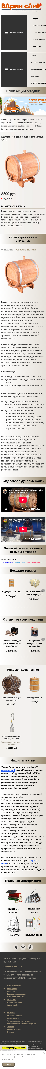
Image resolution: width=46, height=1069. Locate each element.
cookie (22, 1057)
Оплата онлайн (12, 1005)
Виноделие (11, 991)
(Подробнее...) (15, 225)
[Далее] (43, 590)
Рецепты (14, 934)
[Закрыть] (44, 1053)
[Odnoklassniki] (30, 947)
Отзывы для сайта (21, 562)
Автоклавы (11, 999)
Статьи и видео (39, 39)
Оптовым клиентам (14, 1015)
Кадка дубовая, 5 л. (34, 698)
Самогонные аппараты (16, 997)
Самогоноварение (14, 986)
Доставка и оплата (14, 1029)
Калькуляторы (34, 934)
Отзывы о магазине (14, 1002)
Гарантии (10, 1026)
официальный (8, 770)
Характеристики (26, 249)
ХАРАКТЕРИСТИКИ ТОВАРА (13, 206)
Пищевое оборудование (16, 994)
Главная (4, 120)
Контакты (37, 46)
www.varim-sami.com (13, 967)
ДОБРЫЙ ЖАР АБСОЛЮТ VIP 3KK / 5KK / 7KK (11, 737)
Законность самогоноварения (18, 1021)
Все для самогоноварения (27, 123)
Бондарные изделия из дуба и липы (15, 126)
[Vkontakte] (23, 947)
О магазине (11, 1013)
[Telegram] (16, 947)
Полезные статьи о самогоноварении (21, 1024)
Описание (7, 249)
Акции (35, 19)
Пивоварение (12, 988)
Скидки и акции (13, 1018)
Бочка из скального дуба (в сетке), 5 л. (11, 699)
